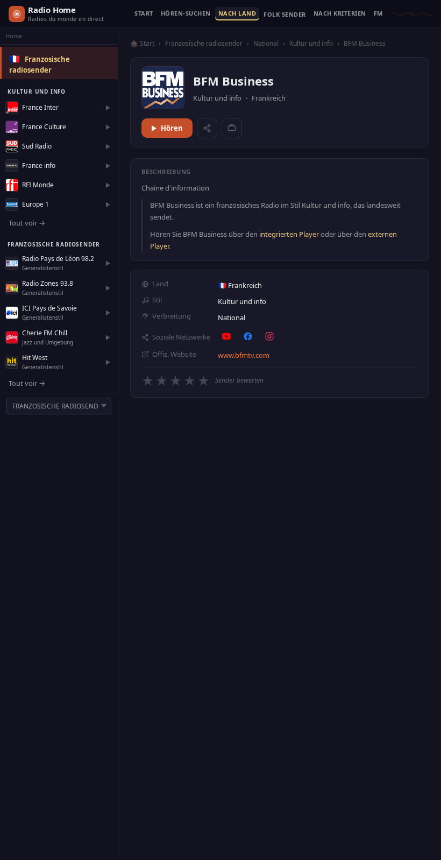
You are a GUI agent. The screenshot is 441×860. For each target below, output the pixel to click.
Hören (172, 128)
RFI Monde (38, 184)
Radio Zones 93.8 (47, 283)
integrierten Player (289, 234)
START (144, 13)
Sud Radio (37, 146)
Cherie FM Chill (44, 332)
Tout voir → (27, 223)
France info (38, 165)
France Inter (40, 107)
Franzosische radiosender (204, 43)
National (266, 43)
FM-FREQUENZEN (378, 13)
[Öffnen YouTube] (226, 336)
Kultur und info (311, 43)
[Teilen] (207, 128)
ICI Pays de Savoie (49, 308)
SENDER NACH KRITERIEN (339, 13)
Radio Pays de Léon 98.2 (58, 258)
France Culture (44, 126)
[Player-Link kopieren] (232, 128)
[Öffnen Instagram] (269, 336)
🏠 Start (142, 43)
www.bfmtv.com (243, 355)
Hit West (34, 357)
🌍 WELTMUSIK (284, 17)
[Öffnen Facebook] (248, 336)
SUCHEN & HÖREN (186, 13)
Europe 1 (35, 204)
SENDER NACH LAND (237, 13)
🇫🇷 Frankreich (240, 285)
